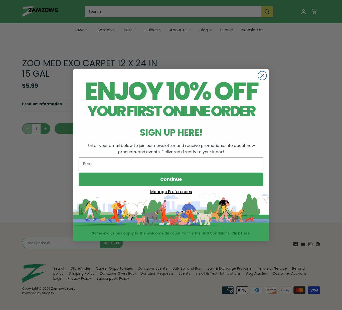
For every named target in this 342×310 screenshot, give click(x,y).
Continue (171, 179)
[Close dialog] (262, 75)
